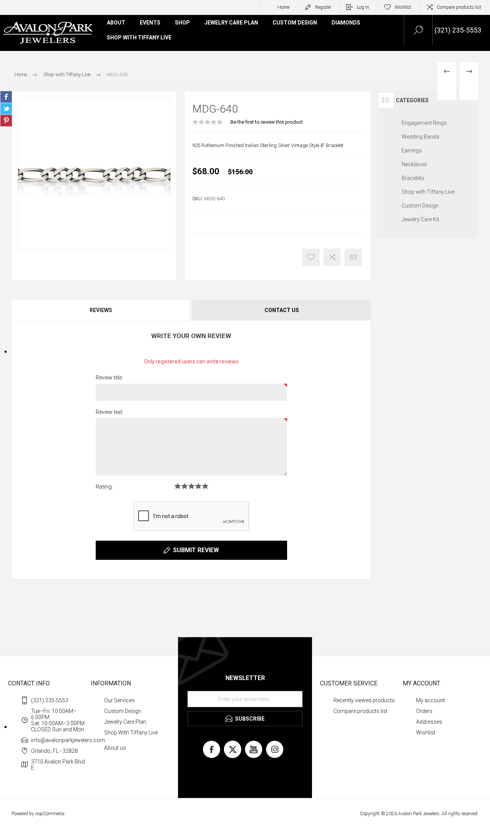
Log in (363, 7)
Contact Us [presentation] (282, 310)
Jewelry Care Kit (420, 219)
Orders (424, 711)
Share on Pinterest (6, 120)
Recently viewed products (364, 700)
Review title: (109, 377)
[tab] (101, 310)
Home (283, 7)
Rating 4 (198, 486)
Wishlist (425, 732)
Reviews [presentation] (101, 310)
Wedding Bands (420, 137)
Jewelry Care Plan (125, 722)
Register (323, 7)
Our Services (119, 700)
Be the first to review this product (266, 122)
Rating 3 (191, 486)
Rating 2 (184, 486)
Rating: (104, 486)
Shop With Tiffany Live (131, 732)
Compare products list (459, 7)
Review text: (109, 412)
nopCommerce (49, 813)
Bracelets (413, 178)
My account (430, 700)
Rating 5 (205, 486)
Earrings (412, 150)
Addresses (429, 722)
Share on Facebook (6, 97)
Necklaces (414, 164)
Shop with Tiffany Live (428, 192)
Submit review (196, 550)
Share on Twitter (6, 108)
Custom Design (420, 206)
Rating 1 (177, 486)
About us (115, 748)
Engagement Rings (424, 123)
